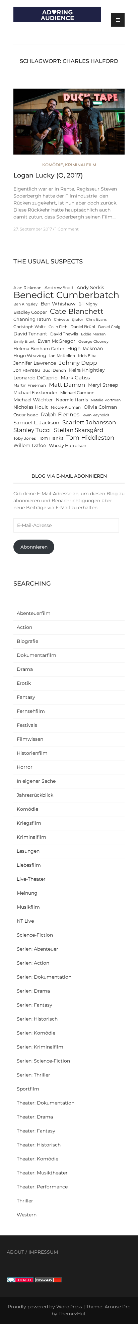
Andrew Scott (59, 287)
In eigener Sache (36, 781)
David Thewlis (64, 334)
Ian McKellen (62, 355)
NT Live (25, 921)
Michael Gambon (77, 392)
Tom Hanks (51, 438)
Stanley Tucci (32, 429)
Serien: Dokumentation (44, 977)
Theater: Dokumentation (45, 1103)
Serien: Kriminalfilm (40, 1047)
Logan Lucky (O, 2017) (48, 175)
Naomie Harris (72, 399)
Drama (25, 669)
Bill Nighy (87, 304)
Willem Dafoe (29, 445)
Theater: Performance (42, 1187)
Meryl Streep (103, 385)
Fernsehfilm (31, 711)
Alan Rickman (27, 287)
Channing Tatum (32, 319)
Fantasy (26, 697)
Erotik (24, 683)
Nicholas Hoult (30, 407)
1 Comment (67, 228)
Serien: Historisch (37, 1019)
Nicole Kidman (66, 407)
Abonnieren (34, 547)
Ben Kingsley (25, 304)
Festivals (27, 725)
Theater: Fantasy (36, 1131)
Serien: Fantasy (34, 1005)
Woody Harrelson (67, 445)
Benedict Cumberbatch (66, 294)
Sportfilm (28, 1089)
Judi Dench (54, 370)
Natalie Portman (106, 400)
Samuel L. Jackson (36, 422)
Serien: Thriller (33, 1075)
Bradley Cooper (30, 312)
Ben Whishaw (58, 303)
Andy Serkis (90, 287)
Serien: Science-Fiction (43, 1061)
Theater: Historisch (39, 1145)
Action (24, 627)
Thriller (25, 1201)
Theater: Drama (35, 1117)
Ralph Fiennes (60, 414)
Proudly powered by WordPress (45, 1307)
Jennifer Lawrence (34, 363)
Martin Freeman (29, 385)
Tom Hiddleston (90, 437)
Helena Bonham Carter (38, 348)
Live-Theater (31, 879)
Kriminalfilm (80, 164)
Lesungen (28, 851)
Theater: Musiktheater (42, 1173)
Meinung (27, 893)
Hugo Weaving (29, 355)
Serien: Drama (33, 991)
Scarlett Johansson (89, 422)
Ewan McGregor (56, 341)
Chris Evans (96, 319)
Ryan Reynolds (95, 415)
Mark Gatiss (75, 377)
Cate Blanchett (77, 311)
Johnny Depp (78, 362)
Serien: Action (33, 963)
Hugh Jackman (85, 348)
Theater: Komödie (37, 1159)
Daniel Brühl (82, 326)
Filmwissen (30, 739)
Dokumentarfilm (36, 655)
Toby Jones (24, 438)
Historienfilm (32, 753)
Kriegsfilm (29, 823)
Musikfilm (28, 907)
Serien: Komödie (36, 1033)
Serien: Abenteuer (37, 949)
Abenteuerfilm (34, 613)
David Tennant (30, 333)
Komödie (52, 164)
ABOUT (15, 1252)
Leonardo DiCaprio (35, 377)
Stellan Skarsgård (79, 429)
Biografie (27, 641)
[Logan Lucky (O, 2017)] (69, 124)
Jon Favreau (26, 370)
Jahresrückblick (35, 795)
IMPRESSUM (43, 1252)
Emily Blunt (23, 341)
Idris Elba (87, 355)
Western (27, 1215)
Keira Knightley (87, 370)
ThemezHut (72, 1314)
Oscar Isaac (25, 414)
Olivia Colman (100, 407)
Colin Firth (58, 327)
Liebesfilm (29, 865)
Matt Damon (67, 384)
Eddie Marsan (93, 334)
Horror (24, 767)
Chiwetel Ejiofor (68, 319)
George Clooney (93, 341)
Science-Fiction (35, 935)
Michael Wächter (33, 399)
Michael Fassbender (35, 392)
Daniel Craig (109, 327)
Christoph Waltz (29, 326)
